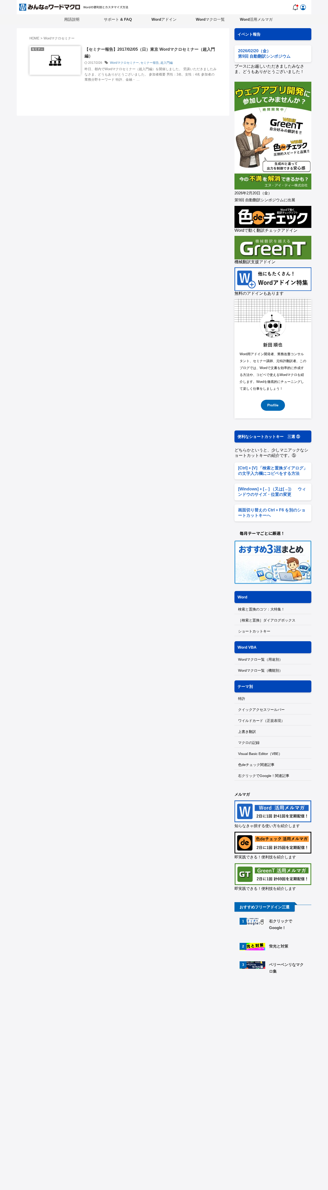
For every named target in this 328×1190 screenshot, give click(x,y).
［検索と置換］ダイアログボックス (266, 620)
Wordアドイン (164, 19)
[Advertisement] (277, 1022)
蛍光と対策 (278, 946)
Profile (273, 405)
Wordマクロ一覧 (210, 19)
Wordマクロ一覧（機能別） (260, 670)
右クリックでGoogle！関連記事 (263, 776)
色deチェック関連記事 (256, 765)
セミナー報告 (149, 63)
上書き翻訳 (247, 732)
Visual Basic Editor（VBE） (260, 754)
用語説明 (71, 19)
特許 (241, 699)
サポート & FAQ (118, 19)
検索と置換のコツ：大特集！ (261, 609)
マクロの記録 (249, 743)
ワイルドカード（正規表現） (261, 721)
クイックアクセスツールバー (261, 710)
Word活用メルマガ (256, 19)
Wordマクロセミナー (124, 63)
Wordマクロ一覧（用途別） (260, 659)
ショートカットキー (254, 631)
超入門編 (166, 63)
